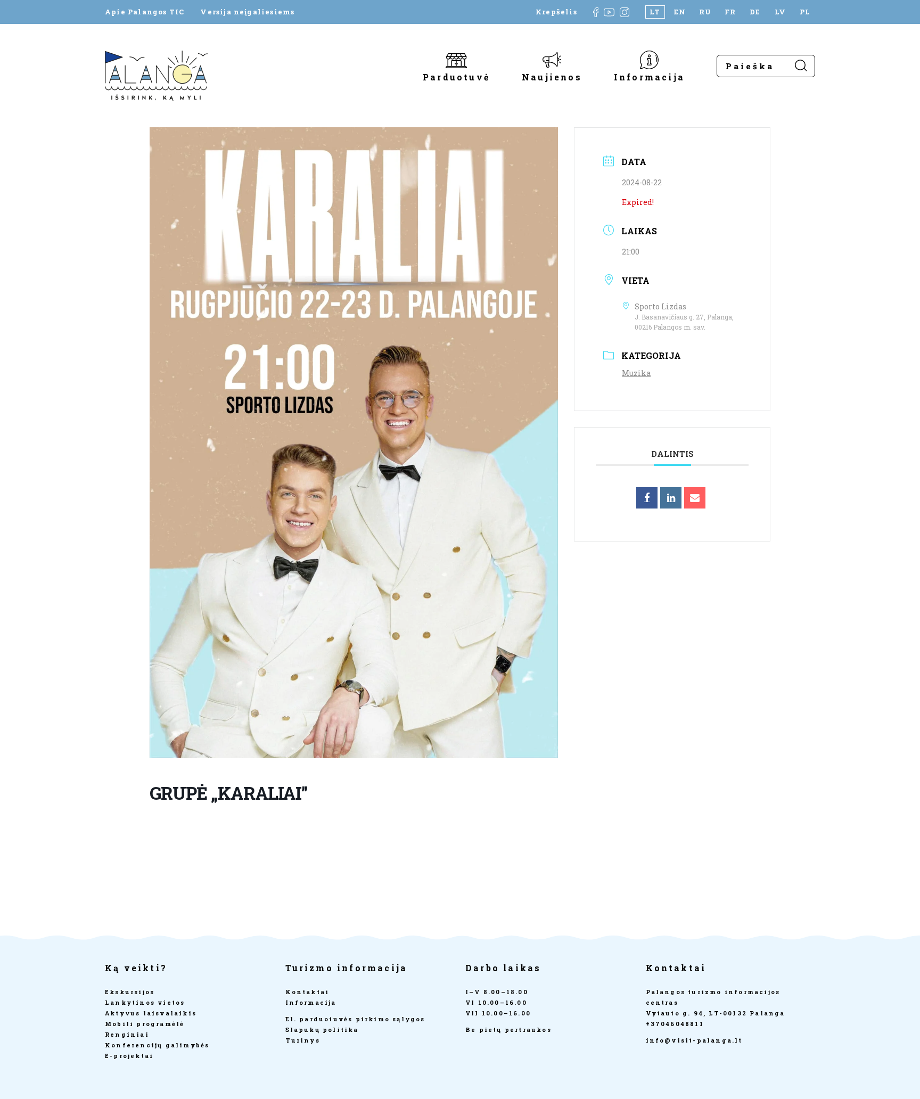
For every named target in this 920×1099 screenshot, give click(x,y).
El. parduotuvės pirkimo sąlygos (355, 1019)
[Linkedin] (670, 498)
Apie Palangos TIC (144, 12)
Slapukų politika (322, 1030)
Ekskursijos (129, 992)
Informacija (649, 76)
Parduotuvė (456, 76)
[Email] (694, 498)
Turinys (302, 1040)
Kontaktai (307, 992)
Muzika (636, 373)
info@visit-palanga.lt (694, 1040)
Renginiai (127, 1034)
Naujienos (552, 76)
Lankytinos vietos (145, 1002)
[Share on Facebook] (647, 498)
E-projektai (129, 1056)
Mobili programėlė (144, 1024)
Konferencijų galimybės (157, 1045)
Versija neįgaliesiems (247, 12)
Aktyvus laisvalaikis (150, 1013)
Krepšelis (556, 12)
